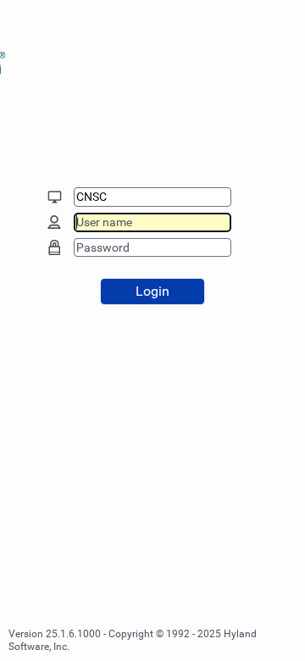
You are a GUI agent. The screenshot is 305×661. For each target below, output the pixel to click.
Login (152, 291)
